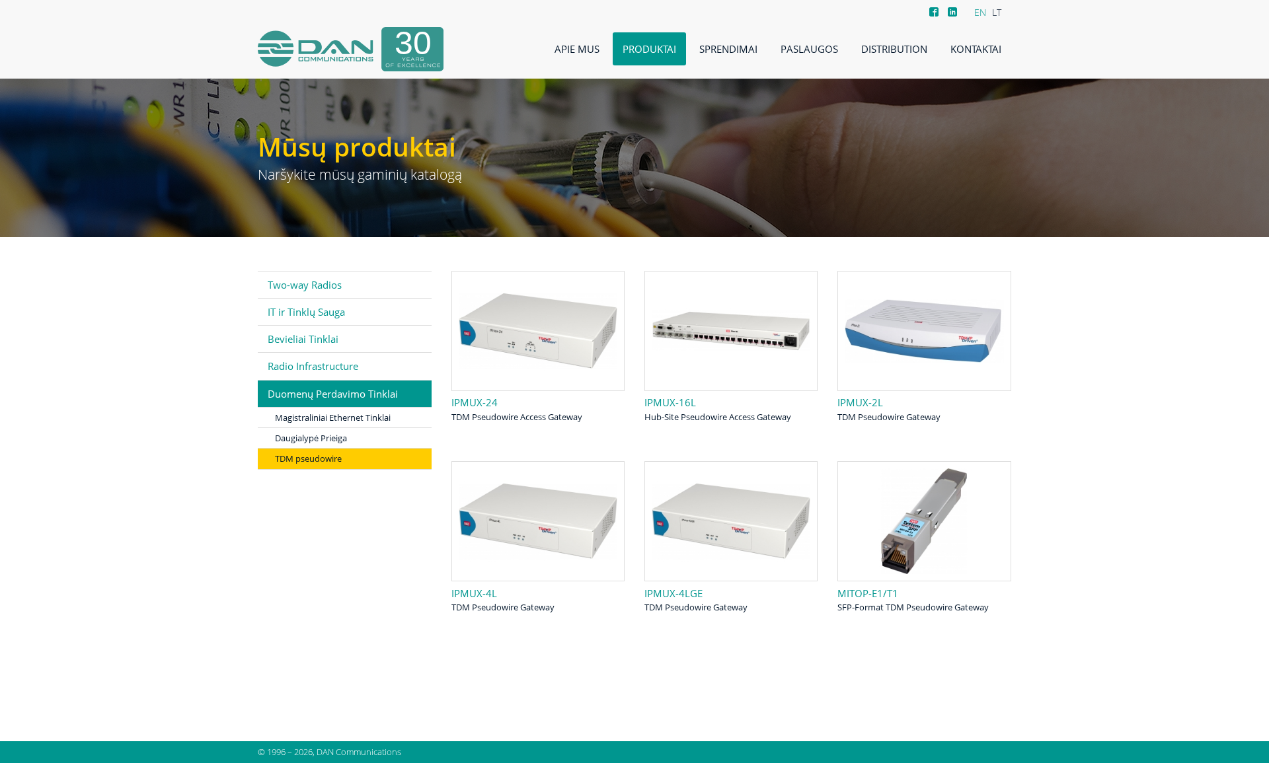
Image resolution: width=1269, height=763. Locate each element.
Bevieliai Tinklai (303, 338)
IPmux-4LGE (673, 593)
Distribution (894, 48)
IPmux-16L (670, 402)
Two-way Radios (305, 284)
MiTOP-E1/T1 (867, 593)
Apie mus (577, 48)
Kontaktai (975, 48)
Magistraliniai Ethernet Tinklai (333, 417)
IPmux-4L (474, 593)
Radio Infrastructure (313, 366)
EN (980, 12)
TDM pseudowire (308, 458)
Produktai (649, 48)
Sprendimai (728, 48)
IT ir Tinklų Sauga (306, 311)
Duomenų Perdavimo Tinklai (333, 393)
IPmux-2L (860, 402)
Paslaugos (809, 48)
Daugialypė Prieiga (311, 438)
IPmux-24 (474, 402)
